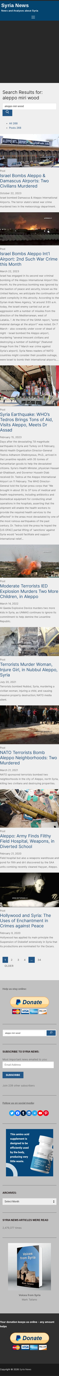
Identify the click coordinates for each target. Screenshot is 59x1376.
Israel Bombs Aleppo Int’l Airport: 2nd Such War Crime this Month (29, 259)
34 (39, 959)
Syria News (15, 5)
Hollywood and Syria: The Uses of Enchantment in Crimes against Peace (25, 920)
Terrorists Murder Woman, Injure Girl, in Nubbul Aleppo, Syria (29, 669)
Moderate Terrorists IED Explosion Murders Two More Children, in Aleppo (29, 591)
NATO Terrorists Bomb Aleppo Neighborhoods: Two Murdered (28, 758)
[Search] (51, 1033)
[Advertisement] (29, 51)
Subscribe (13, 1075)
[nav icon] (33, 17)
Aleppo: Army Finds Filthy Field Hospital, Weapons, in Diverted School (27, 841)
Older (9, 965)
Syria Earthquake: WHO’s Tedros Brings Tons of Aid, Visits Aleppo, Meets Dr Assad (26, 422)
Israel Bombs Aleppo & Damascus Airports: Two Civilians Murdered (24, 181)
